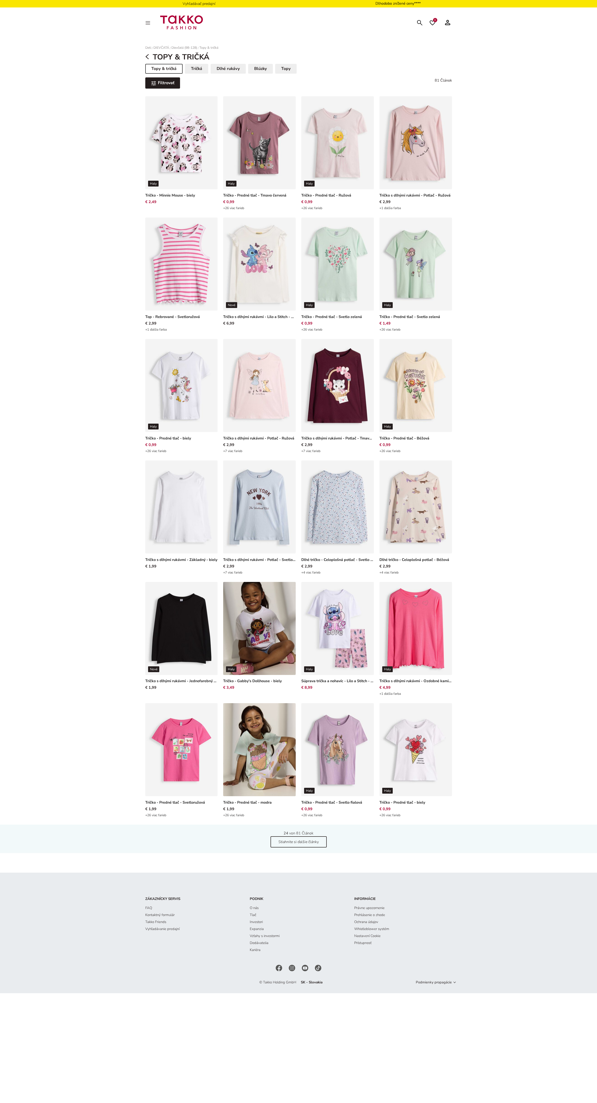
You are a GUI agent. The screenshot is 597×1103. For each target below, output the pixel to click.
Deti (148, 47)
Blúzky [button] (260, 68)
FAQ (148, 908)
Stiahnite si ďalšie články (298, 841)
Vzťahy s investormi (265, 936)
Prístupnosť (362, 942)
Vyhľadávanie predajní (162, 929)
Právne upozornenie (369, 908)
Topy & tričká (208, 47)
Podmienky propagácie (434, 982)
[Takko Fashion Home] (181, 22)
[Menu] (148, 22)
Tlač (253, 915)
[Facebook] (279, 967)
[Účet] (447, 22)
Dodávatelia (259, 942)
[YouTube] (305, 967)
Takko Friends (155, 922)
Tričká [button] (196, 68)
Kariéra (255, 949)
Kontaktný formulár (160, 915)
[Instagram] (292, 967)
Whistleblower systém (371, 929)
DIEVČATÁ (161, 47)
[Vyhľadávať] (420, 22)
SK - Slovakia (312, 982)
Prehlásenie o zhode (369, 915)
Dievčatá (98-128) (184, 47)
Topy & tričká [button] (167, 69)
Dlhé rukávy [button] (228, 68)
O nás (254, 908)
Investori (256, 922)
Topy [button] (286, 68)
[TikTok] (318, 967)
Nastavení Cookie (367, 936)
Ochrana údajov (366, 922)
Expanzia (257, 929)
